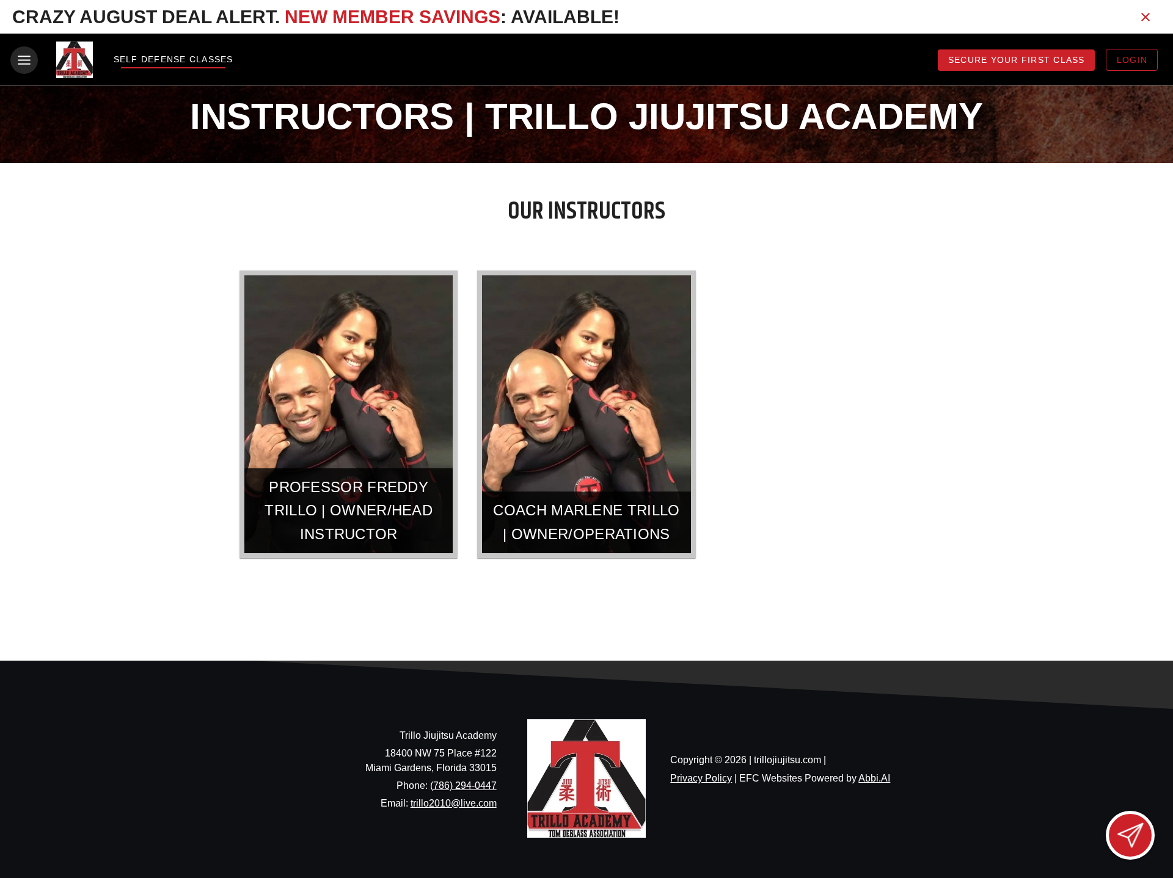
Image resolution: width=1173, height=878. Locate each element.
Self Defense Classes (173, 59)
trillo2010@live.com (454, 803)
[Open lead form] (1130, 835)
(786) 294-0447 (463, 785)
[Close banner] (1145, 17)
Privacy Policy (701, 778)
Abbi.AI (874, 778)
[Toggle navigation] (24, 60)
